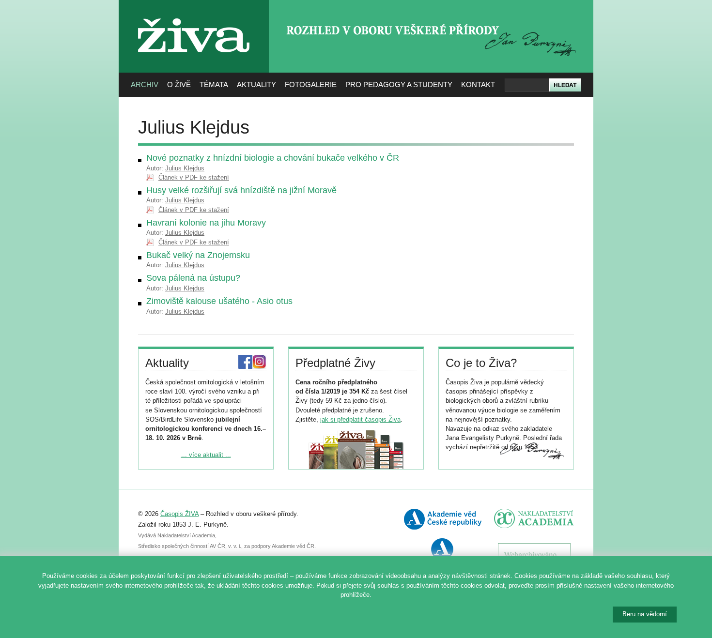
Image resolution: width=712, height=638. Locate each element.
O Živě (179, 84)
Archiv (144, 84)
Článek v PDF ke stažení (193, 177)
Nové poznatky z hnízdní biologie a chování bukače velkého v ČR (272, 158)
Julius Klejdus (184, 168)
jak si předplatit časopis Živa (360, 419)
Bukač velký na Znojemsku (198, 255)
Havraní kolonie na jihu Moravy (206, 223)
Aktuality (256, 84)
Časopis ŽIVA (179, 513)
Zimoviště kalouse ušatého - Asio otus (219, 301)
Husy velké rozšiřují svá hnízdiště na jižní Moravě (241, 190)
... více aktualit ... (206, 454)
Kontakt (478, 84)
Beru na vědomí (644, 614)
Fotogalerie (311, 84)
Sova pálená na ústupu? (193, 278)
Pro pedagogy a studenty (398, 84)
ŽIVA (194, 15)
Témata (214, 84)
